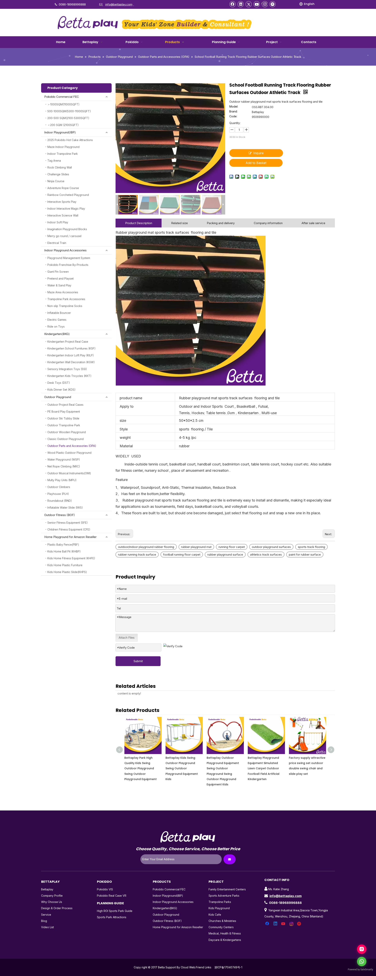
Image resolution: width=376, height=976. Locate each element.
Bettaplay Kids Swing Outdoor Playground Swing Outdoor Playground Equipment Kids (140, 768)
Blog (44, 921)
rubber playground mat (196, 547)
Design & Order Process (56, 908)
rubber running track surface (137, 554)
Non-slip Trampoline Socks (64, 306)
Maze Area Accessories (62, 292)
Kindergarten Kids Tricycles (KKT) (69, 376)
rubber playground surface (225, 554)
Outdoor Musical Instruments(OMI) (69, 473)
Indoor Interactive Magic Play (66, 208)
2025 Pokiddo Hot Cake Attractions (70, 140)
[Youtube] (257, 4)
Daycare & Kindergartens (225, 940)
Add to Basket (256, 163)
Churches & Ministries (222, 921)
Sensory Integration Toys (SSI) (67, 369)
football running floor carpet (181, 554)
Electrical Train (56, 242)
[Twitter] (249, 4)
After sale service (313, 223)
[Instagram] (265, 4)
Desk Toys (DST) (58, 382)
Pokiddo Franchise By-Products (67, 264)
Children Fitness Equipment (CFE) (68, 529)
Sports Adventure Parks (224, 895)
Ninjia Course (55, 181)
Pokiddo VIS (105, 889)
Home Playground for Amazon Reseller (70, 537)
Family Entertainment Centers (227, 889)
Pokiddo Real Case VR (111, 895)
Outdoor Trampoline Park (63, 425)
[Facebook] (233, 4)
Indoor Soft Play (57, 222)
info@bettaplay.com (285, 896)
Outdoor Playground (57, 397)
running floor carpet (232, 547)
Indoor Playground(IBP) (60, 132)
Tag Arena (54, 160)
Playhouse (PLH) (58, 493)
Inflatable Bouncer (59, 312)
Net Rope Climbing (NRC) (63, 466)
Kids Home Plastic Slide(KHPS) (67, 572)
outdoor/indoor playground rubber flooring (146, 547)
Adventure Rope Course (63, 188)
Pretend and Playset (60, 278)
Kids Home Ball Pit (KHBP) (64, 551)
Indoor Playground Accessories (65, 250)
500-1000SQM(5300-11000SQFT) (69, 111)
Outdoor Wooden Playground (66, 432)
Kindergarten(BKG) (57, 334)
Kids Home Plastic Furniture (64, 565)
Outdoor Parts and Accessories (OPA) (71, 445)
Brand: (233, 111)
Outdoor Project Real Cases (65, 404)
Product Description (138, 223)
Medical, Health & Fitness (225, 933)
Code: (233, 116)
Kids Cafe (215, 914)
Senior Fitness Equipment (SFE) (67, 522)
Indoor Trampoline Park (62, 153)
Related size (179, 223)
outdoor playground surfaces (271, 547)
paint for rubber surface (305, 554)
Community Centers (221, 927)
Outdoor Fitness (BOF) (59, 515)
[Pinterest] (272, 4)
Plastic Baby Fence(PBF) (63, 544)
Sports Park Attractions (111, 917)
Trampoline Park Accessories (66, 299)
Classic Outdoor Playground (65, 439)
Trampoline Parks (220, 902)
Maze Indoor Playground (63, 146)
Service (46, 914)
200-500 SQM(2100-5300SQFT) (68, 118)
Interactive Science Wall (62, 215)
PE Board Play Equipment (63, 411)
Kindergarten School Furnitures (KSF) (71, 348)
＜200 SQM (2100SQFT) (63, 125)
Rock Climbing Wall (59, 167)
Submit (138, 661)
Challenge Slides (58, 174)
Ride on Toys (56, 326)
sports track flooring (311, 547)
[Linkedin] (241, 4)
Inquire (258, 153)
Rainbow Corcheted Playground (68, 194)
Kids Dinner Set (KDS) (61, 389)
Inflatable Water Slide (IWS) (65, 507)
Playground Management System (68, 258)
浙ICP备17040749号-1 (228, 967)
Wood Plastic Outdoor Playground (69, 452)
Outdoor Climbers (58, 487)
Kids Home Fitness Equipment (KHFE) (71, 558)
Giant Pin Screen (58, 271)
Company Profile (52, 895)
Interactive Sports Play (61, 201)
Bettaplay (47, 889)
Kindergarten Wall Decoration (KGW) (71, 362)
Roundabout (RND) (59, 500)
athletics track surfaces (266, 554)
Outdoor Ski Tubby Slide (63, 418)
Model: (233, 106)
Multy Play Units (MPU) (62, 480)
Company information (268, 223)
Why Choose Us (51, 902)
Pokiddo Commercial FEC (61, 97)
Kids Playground (219, 908)
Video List (47, 927)
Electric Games (56, 319)
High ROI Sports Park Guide (114, 911)
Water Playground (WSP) (63, 459)
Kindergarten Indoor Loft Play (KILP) (70, 355)
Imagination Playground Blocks (67, 229)
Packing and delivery (221, 223)
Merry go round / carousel (64, 236)
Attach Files (127, 637)
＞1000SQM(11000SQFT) (63, 104)
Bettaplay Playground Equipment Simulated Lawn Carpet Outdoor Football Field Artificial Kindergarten (222, 768)
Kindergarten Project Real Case (67, 341)
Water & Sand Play (59, 285)
